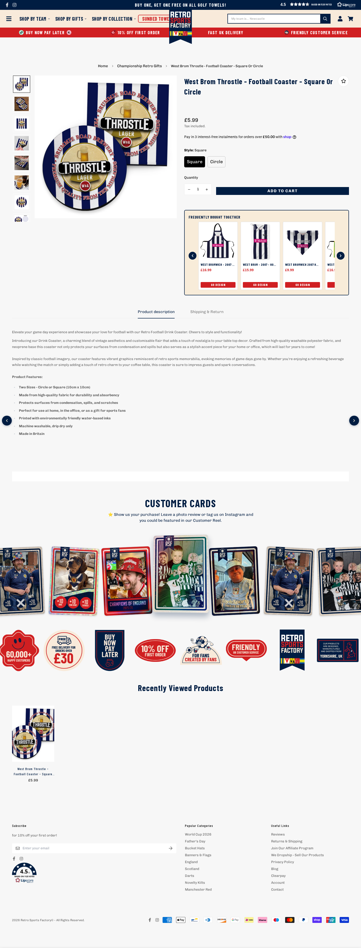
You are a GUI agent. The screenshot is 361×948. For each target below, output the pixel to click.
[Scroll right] (354, 421)
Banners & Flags (198, 855)
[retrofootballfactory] (180, 27)
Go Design (218, 285)
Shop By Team (32, 19)
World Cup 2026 (198, 834)
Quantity (191, 177)
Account (278, 883)
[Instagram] (14, 5)
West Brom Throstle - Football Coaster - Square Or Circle (33, 771)
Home (103, 66)
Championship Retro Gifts (139, 66)
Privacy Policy (282, 862)
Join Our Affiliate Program (292, 848)
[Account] (340, 18)
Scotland (192, 869)
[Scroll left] (7, 421)
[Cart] (350, 18)
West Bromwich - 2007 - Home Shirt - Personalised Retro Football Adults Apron (218, 265)
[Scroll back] (192, 256)
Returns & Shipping (286, 841)
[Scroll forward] (341, 256)
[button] (94, 873)
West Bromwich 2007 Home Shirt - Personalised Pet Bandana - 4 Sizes (302, 265)
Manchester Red (198, 889)
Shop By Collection (112, 19)
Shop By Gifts (69, 19)
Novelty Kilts (195, 883)
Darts (189, 876)
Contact (277, 889)
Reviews (278, 834)
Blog (274, 869)
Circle (216, 161)
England (191, 862)
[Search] (325, 18)
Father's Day (195, 841)
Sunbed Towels (158, 19)
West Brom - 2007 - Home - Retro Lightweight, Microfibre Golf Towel (260, 265)
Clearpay (278, 876)
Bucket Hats (195, 848)
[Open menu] (10, 19)
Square (194, 161)
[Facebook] (7, 5)
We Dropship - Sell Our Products (297, 855)
